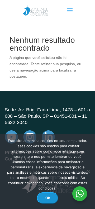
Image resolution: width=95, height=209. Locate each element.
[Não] (88, 171)
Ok (47, 198)
